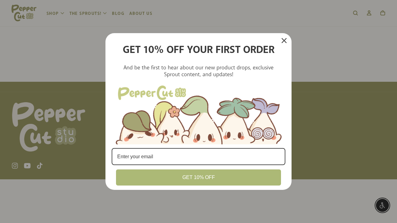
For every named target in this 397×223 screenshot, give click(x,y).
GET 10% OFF (198, 177)
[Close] (284, 40)
